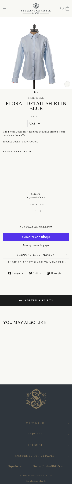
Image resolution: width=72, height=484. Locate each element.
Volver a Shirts (38, 300)
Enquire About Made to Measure (36, 262)
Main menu (35, 423)
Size (34, 117)
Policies (35, 445)
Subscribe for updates (35, 456)
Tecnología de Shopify (36, 481)
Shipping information (36, 255)
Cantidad (36, 205)
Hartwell (36, 98)
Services (35, 434)
